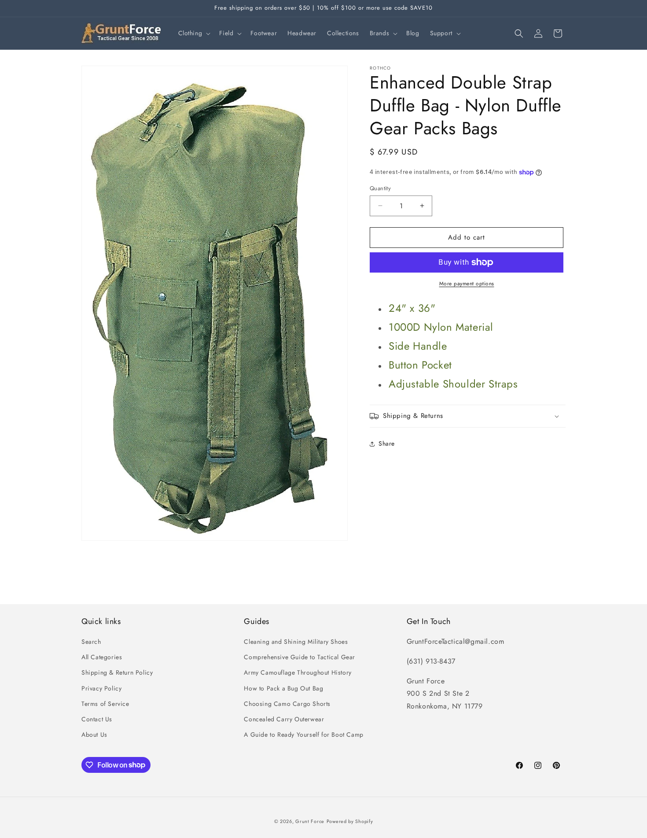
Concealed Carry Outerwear (284, 719)
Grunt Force (309, 821)
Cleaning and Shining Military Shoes (296, 641)
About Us (94, 734)
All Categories (101, 657)
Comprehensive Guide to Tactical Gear (299, 657)
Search (91, 641)
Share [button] (387, 443)
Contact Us (96, 719)
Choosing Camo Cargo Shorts (287, 703)
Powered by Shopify (350, 821)
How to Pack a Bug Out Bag (283, 688)
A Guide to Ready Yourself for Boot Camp (303, 734)
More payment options (466, 284)
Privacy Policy (101, 688)
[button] (193, 33)
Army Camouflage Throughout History (297, 672)
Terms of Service (105, 703)
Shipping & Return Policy (117, 672)
